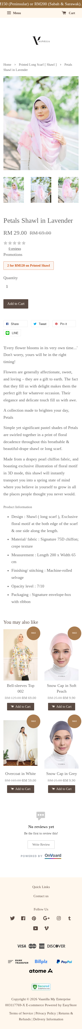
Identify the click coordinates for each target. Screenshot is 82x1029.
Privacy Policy (46, 1013)
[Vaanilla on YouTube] (35, 929)
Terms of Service (21, 1013)
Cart (71, 13)
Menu (16, 13)
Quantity (10, 277)
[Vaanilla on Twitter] (12, 919)
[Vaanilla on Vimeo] (46, 929)
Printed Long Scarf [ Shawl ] (38, 64)
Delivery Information (48, 1019)
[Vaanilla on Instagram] (58, 919)
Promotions (12, 254)
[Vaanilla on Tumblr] (69, 919)
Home (7, 64)
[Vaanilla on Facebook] (23, 919)
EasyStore (70, 1005)
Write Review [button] (41, 844)
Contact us (41, 896)
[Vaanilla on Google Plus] (46, 919)
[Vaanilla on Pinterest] (33, 919)
